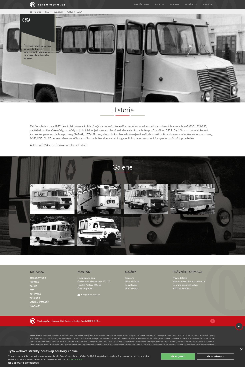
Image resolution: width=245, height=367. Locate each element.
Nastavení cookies (181, 288)
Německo (34, 282)
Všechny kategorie (39, 302)
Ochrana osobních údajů (185, 284)
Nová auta (191, 4)
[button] (82, 362)
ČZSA (70, 11)
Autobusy (58, 11)
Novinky (174, 4)
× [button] (241, 349)
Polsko (33, 286)
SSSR (47, 11)
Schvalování (131, 284)
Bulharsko (35, 294)
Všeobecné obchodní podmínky (188, 281)
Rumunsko (35, 298)
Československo (38, 278)
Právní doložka (179, 277)
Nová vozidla (131, 288)
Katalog (159, 4)
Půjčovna (129, 277)
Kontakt (207, 4)
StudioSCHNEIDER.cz (90, 321)
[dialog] (122, 356)
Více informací (76, 359)
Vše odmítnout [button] (215, 356)
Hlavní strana (141, 4)
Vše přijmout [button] (178, 356)
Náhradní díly (132, 281)
